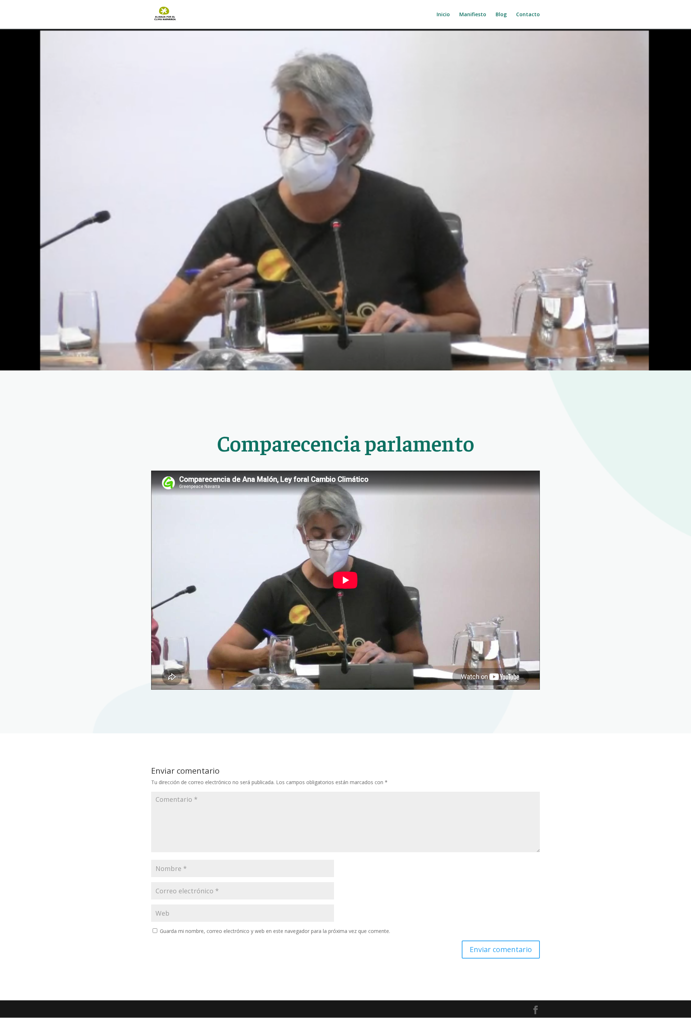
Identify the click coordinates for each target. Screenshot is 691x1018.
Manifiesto (472, 15)
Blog (501, 15)
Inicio (443, 15)
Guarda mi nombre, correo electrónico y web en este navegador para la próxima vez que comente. (275, 931)
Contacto (528, 15)
